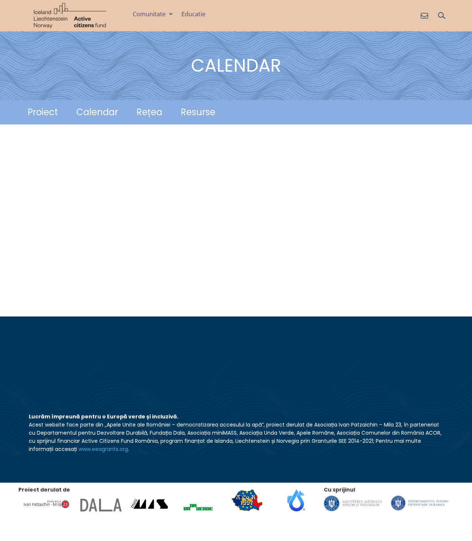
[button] (153, 14)
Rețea (149, 112)
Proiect (43, 112)
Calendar (97, 112)
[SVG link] (70, 15)
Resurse (198, 112)
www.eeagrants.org (103, 449)
